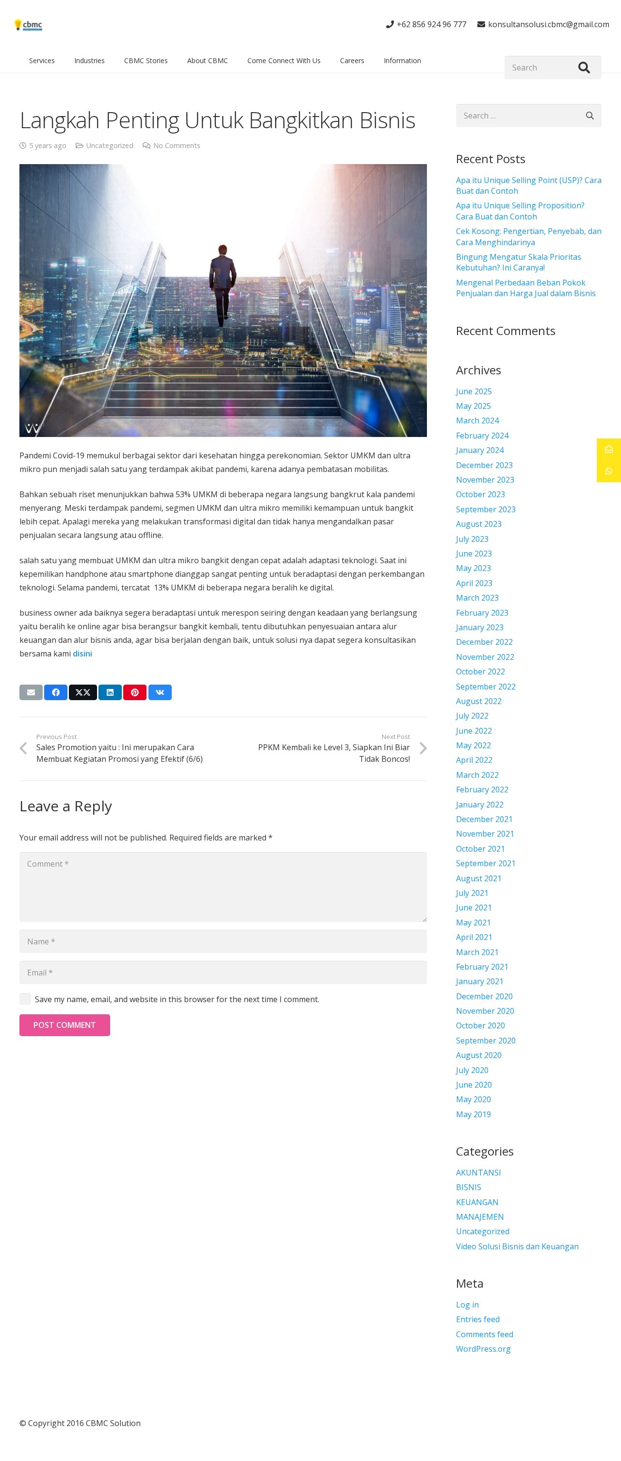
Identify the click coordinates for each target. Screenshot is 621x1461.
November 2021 (485, 833)
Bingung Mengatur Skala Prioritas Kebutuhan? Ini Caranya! (518, 262)
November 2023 (485, 479)
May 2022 (473, 745)
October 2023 (480, 494)
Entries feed (478, 1319)
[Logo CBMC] (28, 24)
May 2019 (473, 1114)
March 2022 (477, 775)
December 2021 (484, 819)
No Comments (176, 145)
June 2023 (474, 553)
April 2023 (474, 583)
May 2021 (473, 922)
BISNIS (468, 1187)
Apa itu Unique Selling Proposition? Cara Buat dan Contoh (520, 210)
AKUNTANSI (478, 1172)
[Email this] (31, 692)
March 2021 (477, 952)
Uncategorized (109, 145)
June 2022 (474, 730)
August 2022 (479, 701)
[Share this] (55, 692)
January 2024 (480, 450)
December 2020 (484, 996)
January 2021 (480, 981)
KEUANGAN (477, 1202)
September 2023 (486, 509)
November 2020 (485, 1011)
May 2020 (473, 1099)
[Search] (584, 67)
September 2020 (486, 1040)
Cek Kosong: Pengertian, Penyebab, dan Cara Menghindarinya (529, 236)
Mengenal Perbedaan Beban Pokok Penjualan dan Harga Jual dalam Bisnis (526, 288)
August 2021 (479, 878)
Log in (467, 1304)
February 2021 (482, 966)
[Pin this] (135, 692)
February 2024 (482, 435)
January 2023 (480, 627)
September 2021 (486, 863)
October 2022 (480, 671)
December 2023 (484, 465)
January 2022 (480, 804)
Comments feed (484, 1334)
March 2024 (477, 420)
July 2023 (472, 539)
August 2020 (479, 1055)
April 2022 (474, 760)
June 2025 (474, 391)
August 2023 (479, 524)
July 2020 (472, 1070)
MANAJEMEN (480, 1216)
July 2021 (472, 893)
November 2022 (485, 657)
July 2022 (472, 715)
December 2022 (484, 642)
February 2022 (482, 789)
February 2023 (482, 612)
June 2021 (474, 907)
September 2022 (486, 686)
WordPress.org (483, 1348)
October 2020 (480, 1025)
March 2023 (477, 597)
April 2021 (474, 937)
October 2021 (480, 848)
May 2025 (473, 406)
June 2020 (474, 1084)
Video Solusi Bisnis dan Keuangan (517, 1246)
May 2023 (473, 568)
